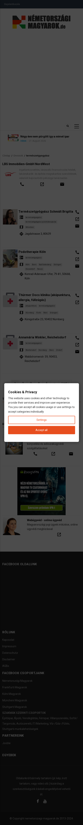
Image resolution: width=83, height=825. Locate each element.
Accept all (41, 430)
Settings (41, 419)
